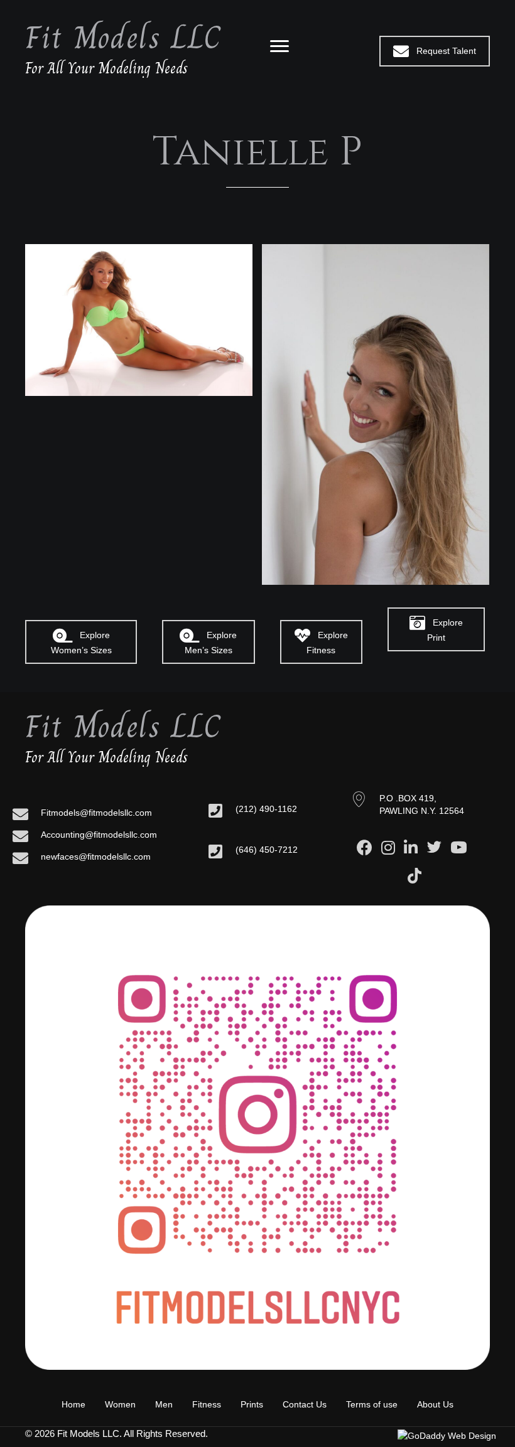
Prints (252, 1404)
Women (120, 1404)
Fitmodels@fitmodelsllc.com (96, 813)
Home (73, 1404)
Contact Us (305, 1404)
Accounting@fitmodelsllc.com (99, 835)
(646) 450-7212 (267, 850)
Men (164, 1404)
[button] (434, 51)
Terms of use (372, 1404)
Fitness (206, 1404)
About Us (435, 1404)
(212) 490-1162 (266, 809)
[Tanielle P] (138, 320)
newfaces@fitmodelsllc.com (96, 857)
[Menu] (279, 46)
